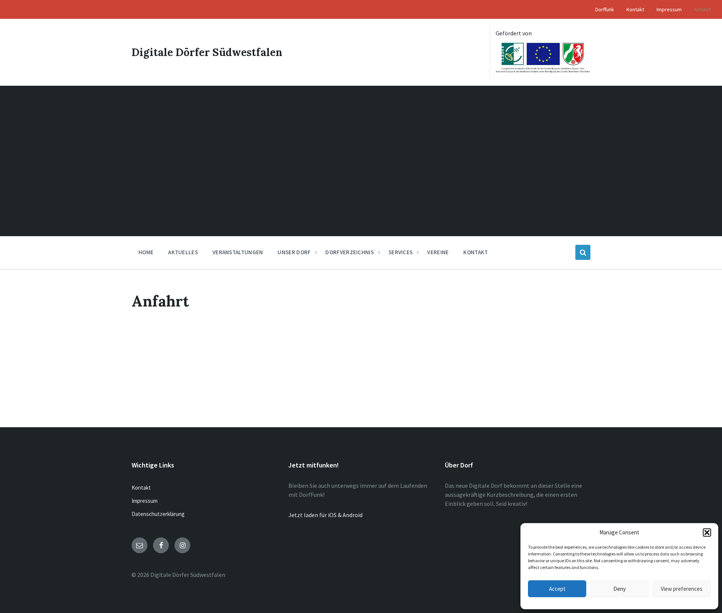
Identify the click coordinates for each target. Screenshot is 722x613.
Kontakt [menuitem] (635, 9)
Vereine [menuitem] (438, 252)
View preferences (681, 588)
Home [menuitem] (145, 252)
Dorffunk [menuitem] (604, 9)
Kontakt (141, 487)
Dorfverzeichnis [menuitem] (349, 252)
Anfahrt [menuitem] (702, 9)
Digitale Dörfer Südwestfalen (207, 52)
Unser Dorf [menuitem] (294, 252)
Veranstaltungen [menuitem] (237, 252)
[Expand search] (582, 252)
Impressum (145, 500)
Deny (619, 588)
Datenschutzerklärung (158, 513)
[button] (707, 532)
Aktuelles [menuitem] (183, 252)
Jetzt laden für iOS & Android (325, 515)
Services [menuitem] (400, 252)
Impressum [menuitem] (669, 9)
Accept (557, 588)
